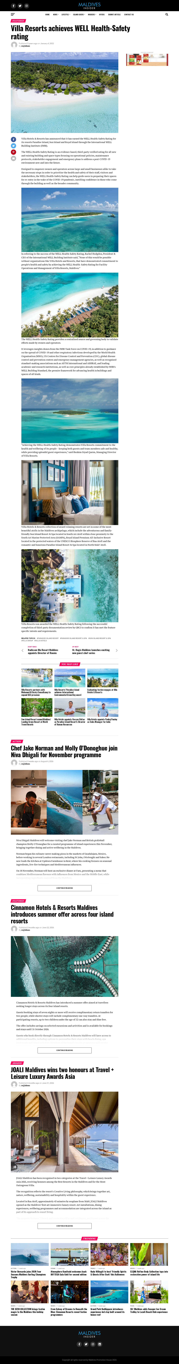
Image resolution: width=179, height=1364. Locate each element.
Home (47, 14)
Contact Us (129, 14)
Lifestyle (65, 14)
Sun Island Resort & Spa (100, 638)
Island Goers (78, 14)
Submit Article (114, 14)
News (55, 14)
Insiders (91, 14)
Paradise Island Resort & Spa (74, 638)
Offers (101, 14)
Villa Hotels (41, 641)
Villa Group (27, 641)
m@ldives (25, 46)
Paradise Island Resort (48, 638)
